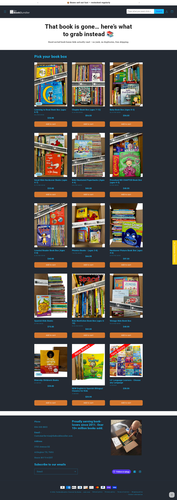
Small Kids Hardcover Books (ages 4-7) (50, 181)
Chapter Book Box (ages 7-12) (86, 110)
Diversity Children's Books (46, 380)
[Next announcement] (139, 2)
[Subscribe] (75, 471)
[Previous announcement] (37, 2)
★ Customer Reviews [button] (175, 252)
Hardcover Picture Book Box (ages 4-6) (126, 251)
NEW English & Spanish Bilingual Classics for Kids (87, 389)
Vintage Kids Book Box (120, 321)
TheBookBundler (62, 492)
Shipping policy (137, 492)
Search (159, 11)
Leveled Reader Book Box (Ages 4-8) (49, 251)
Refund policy (97, 492)
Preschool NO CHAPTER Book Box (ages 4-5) (126, 181)
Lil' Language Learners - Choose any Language (125, 381)
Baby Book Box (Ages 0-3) (122, 110)
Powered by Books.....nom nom (79, 492)
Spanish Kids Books (43, 321)
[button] (5, 11)
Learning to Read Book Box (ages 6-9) (50, 111)
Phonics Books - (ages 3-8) (85, 250)
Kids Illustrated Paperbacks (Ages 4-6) (88, 181)
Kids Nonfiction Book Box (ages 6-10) (88, 322)
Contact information (135, 494)
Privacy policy (110, 492)
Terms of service (123, 492)
